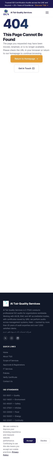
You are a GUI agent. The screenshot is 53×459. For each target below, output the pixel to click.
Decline (44, 441)
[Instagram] (11, 338)
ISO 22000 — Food (11, 412)
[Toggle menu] (47, 12)
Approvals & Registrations (14, 365)
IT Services (7, 369)
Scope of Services (10, 360)
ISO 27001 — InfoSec (12, 408)
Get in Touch (25, 68)
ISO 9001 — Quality (11, 395)
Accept (29, 441)
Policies (6, 373)
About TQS (7, 356)
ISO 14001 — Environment (14, 399)
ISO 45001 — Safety (12, 403)
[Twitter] (5, 338)
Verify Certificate (10, 377)
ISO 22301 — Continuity (13, 420)
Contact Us (7, 381)
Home (5, 352)
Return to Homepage (25, 58)
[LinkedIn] (17, 338)
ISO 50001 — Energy (12, 416)
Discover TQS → (41, 5)
